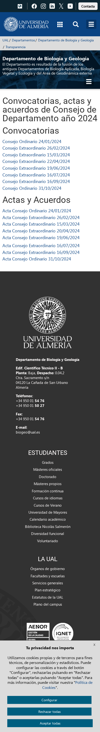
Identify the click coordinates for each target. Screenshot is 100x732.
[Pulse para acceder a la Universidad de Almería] (47, 322)
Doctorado (47, 476)
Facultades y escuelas (48, 575)
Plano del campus (47, 604)
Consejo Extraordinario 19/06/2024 (36, 168)
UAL (5, 40)
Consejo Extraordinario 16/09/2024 (36, 181)
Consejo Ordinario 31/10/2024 (31, 188)
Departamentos (23, 40)
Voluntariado (47, 540)
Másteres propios (47, 483)
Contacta (88, 6)
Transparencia (15, 47)
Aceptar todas (50, 723)
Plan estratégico (47, 589)
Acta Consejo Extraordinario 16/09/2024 (41, 252)
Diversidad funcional (47, 533)
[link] (88, 5)
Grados (47, 462)
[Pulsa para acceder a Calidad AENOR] (50, 633)
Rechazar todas (49, 711)
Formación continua (48, 490)
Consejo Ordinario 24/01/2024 (31, 141)
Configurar (49, 700)
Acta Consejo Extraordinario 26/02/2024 (41, 217)
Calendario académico (48, 519)
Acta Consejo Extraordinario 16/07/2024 (41, 245)
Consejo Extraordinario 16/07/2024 (36, 175)
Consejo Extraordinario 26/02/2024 (36, 148)
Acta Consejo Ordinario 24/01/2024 (36, 210)
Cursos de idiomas (47, 498)
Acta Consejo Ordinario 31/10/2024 (36, 259)
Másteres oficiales (47, 469)
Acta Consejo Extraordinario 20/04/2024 (41, 231)
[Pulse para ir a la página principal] (26, 24)
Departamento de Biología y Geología (66, 40)
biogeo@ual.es (28, 432)
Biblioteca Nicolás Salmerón (47, 526)
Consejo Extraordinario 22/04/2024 (36, 161)
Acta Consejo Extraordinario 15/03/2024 (41, 224)
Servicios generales (47, 582)
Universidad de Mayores (47, 512)
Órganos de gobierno (47, 568)
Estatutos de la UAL (47, 597)
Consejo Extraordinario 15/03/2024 (36, 155)
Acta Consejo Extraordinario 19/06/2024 (41, 237)
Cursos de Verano (48, 505)
